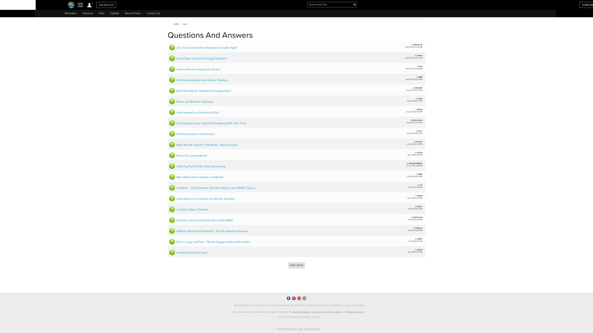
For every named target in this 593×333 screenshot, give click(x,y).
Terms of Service (319, 312)
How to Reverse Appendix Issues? (199, 69)
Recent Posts (133, 13)
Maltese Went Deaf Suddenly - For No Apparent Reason (212, 231)
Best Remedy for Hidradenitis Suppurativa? (204, 91)
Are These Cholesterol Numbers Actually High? (207, 47)
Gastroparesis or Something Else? (198, 112)
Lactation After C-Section (193, 209)
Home (176, 24)
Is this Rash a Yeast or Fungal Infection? (202, 58)
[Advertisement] (491, 43)
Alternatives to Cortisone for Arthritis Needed (206, 198)
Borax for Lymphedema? (192, 155)
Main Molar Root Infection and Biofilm (200, 177)
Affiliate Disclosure (355, 312)
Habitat (114, 13)
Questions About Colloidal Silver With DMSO (205, 220)
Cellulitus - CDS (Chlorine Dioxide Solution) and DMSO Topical (216, 188)
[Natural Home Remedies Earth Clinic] (71, 5)
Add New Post (106, 5)
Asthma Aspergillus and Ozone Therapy (202, 80)
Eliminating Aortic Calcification (196, 134)
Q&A (185, 24)
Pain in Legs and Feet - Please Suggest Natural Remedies (213, 242)
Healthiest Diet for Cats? (192, 252)
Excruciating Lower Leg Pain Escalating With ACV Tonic (212, 123)
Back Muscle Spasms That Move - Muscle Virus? (207, 145)
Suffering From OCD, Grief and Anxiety (201, 166)
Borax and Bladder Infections (195, 101)
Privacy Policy (334, 312)
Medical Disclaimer (301, 312)
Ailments (88, 13)
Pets (101, 13)
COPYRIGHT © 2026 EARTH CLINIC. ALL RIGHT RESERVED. (299, 329)
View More (296, 265)
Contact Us (153, 13)
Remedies (70, 13)
